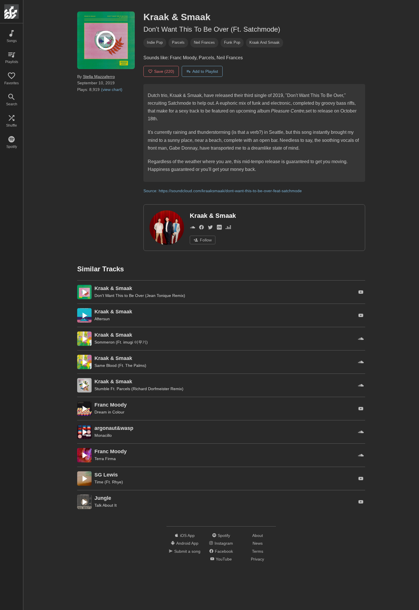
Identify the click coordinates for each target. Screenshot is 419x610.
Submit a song (187, 551)
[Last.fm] (219, 228)
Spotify (224, 535)
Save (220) (164, 71)
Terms (257, 551)
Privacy (257, 559)
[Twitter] (210, 228)
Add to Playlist (205, 71)
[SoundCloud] (192, 228)
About (257, 535)
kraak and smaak (264, 42)
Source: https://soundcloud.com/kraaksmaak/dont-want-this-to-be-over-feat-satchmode (222, 190)
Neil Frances (204, 42)
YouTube (224, 559)
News (258, 543)
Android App (187, 543)
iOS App (187, 535)
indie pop (155, 42)
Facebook (224, 551)
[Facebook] (201, 228)
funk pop (232, 42)
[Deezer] (228, 228)
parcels (178, 42)
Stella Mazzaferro (99, 76)
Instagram (224, 543)
